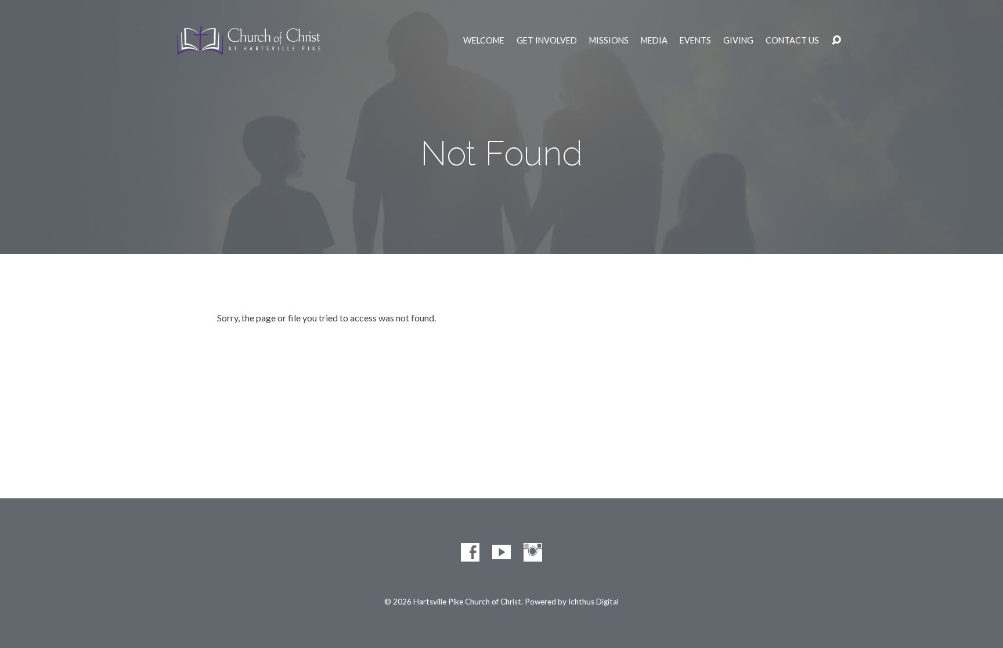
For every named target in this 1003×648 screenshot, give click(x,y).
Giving (738, 41)
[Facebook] (470, 552)
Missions (609, 41)
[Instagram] (533, 552)
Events (695, 41)
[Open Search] (836, 40)
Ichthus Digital (593, 601)
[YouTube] (501, 552)
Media (654, 41)
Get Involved (547, 41)
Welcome (483, 41)
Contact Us (792, 41)
